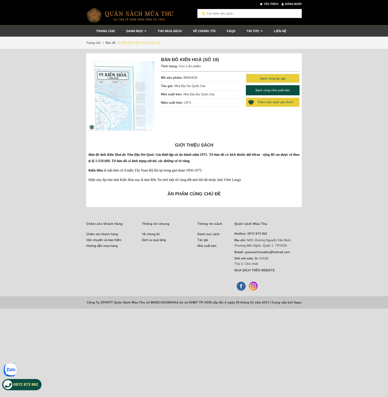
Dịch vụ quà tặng (154, 240)
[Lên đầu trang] (375, 375)
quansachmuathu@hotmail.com (267, 252)
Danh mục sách (208, 234)
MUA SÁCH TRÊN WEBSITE (254, 270)
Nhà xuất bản (206, 246)
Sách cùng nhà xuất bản (272, 90)
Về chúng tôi (151, 234)
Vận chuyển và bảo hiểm (103, 240)
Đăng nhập (293, 4)
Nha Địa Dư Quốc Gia (189, 86)
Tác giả (202, 240)
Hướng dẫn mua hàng (102, 246)
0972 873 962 (257, 233)
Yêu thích (270, 4)
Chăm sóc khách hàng (102, 234)
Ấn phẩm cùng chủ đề (194, 193)
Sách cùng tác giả (272, 78)
